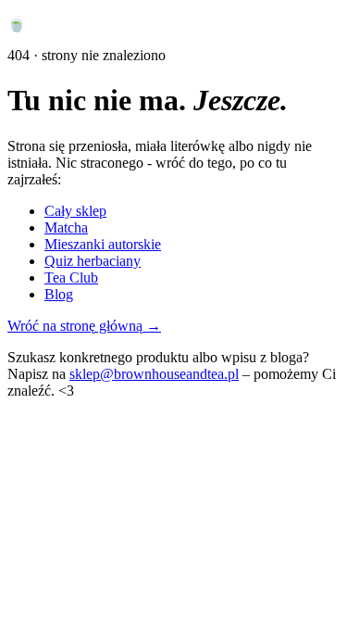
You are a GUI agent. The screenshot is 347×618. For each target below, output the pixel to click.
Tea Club (71, 277)
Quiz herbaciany (92, 261)
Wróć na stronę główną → (84, 326)
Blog (58, 294)
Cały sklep (75, 211)
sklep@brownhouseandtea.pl (154, 374)
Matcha (66, 227)
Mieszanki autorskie (102, 244)
